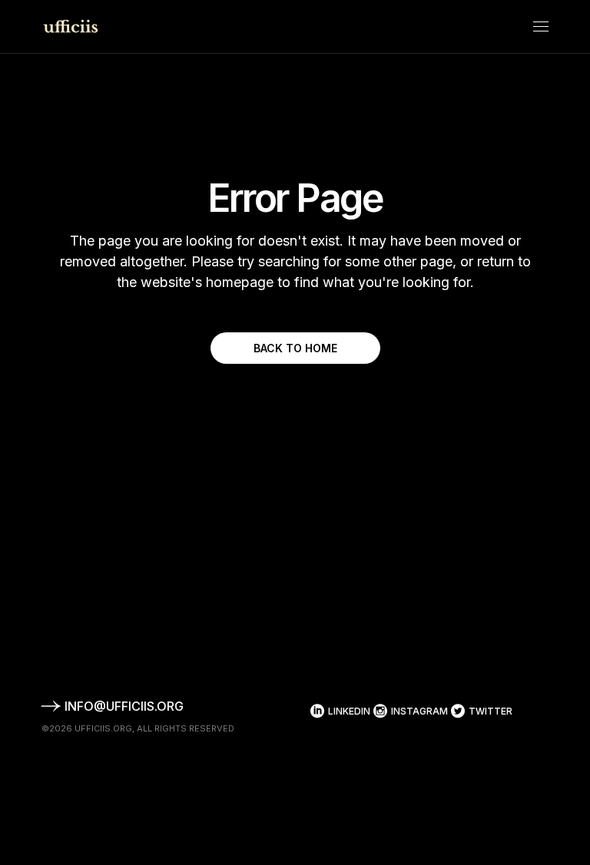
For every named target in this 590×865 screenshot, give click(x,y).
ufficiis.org (103, 728)
